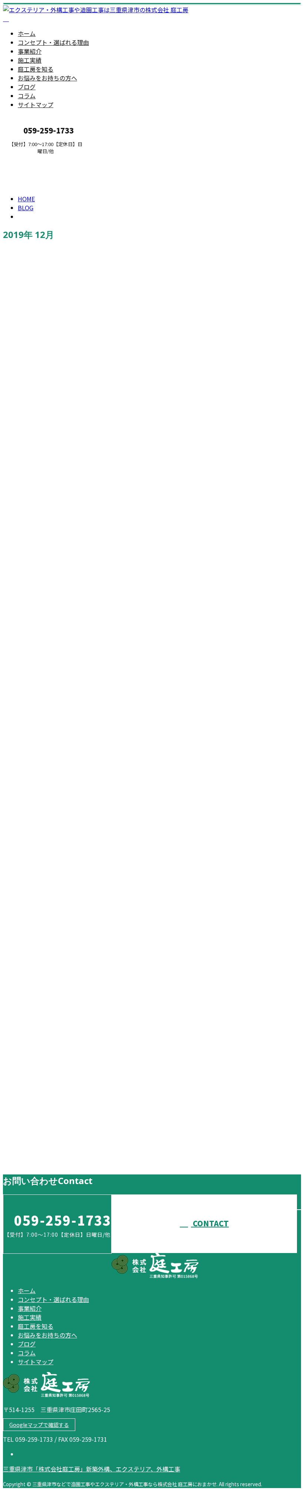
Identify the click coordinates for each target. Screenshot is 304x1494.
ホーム (27, 33)
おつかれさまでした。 (38, 428)
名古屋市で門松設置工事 (41, 843)
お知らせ (44, 445)
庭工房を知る (35, 69)
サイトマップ (35, 104)
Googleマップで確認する (39, 1424)
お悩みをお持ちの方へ (47, 77)
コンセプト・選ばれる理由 (53, 42)
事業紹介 (30, 51)
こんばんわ (20, 636)
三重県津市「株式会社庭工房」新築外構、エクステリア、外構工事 (91, 1468)
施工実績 (30, 60)
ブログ (27, 86)
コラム (27, 95)
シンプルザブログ (31, 938)
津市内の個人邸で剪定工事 (45, 891)
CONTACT (29, 158)
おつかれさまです (31, 1146)
